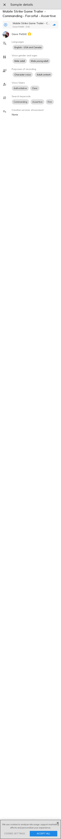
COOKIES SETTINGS (14, 833)
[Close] (57, 823)
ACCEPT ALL (43, 833)
